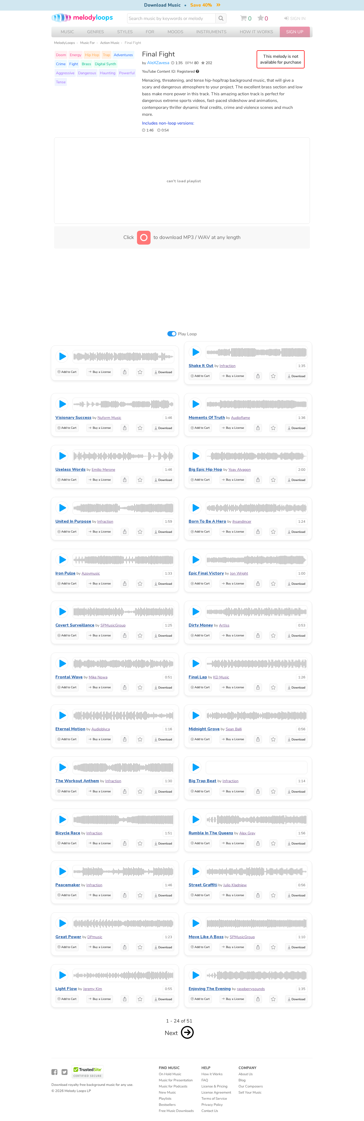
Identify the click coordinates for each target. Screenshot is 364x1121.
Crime (61, 64)
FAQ (204, 1080)
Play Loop (187, 334)
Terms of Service (214, 1098)
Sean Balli (234, 729)
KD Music (221, 677)
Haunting (107, 73)
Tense (61, 82)
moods (175, 32)
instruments (211, 32)
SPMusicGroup (113, 625)
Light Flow (66, 988)
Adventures (123, 54)
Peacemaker (67, 885)
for (150, 32)
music (67, 32)
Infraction (228, 365)
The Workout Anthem (77, 781)
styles (125, 32)
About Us (245, 1074)
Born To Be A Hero (207, 521)
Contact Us (209, 1110)
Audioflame (240, 417)
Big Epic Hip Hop (205, 469)
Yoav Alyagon (239, 469)
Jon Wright (239, 573)
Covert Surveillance (74, 625)
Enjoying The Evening (210, 988)
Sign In (298, 19)
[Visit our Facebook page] (54, 1072)
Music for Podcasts (173, 1086)
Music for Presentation (176, 1080)
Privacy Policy (212, 1104)
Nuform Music (109, 417)
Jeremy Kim (92, 988)
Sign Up (294, 32)
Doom (61, 54)
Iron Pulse (65, 573)
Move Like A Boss (206, 936)
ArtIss (224, 625)
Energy (75, 54)
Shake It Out (201, 365)
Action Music (109, 42)
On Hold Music (170, 1074)
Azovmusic (91, 573)
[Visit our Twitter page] (64, 1072)
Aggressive (65, 73)
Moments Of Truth (207, 417)
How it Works (256, 32)
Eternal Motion (70, 729)
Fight (73, 64)
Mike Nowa (98, 677)
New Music (167, 1092)
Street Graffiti (203, 885)
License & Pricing (214, 1086)
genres (95, 32)
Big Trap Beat (202, 781)
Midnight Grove (204, 729)
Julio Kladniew (235, 885)
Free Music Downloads (176, 1110)
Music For (87, 42)
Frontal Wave (69, 677)
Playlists (165, 1098)
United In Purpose (73, 521)
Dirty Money (201, 625)
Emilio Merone (103, 469)
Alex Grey (247, 833)
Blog (242, 1080)
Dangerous (87, 73)
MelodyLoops (64, 42)
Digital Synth (105, 64)
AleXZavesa (158, 63)
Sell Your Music (249, 1092)
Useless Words (70, 469)
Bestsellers (167, 1104)
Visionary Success (73, 417)
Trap (106, 54)
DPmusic (94, 936)
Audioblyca (100, 729)
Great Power (68, 936)
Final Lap (198, 677)
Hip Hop (92, 54)
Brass (86, 64)
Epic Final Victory (206, 573)
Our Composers (250, 1086)
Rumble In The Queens (211, 833)
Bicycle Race (67, 833)
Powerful (127, 73)
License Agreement (216, 1092)
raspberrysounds (251, 988)
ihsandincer (241, 521)
